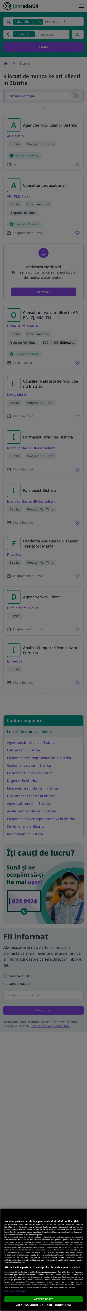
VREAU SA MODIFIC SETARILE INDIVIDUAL (43, 1305)
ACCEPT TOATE (43, 1299)
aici (22, 1252)
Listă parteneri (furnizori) (15, 1291)
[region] (43, 1259)
